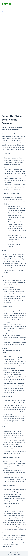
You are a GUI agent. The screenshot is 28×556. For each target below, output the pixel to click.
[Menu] (25, 3)
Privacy (10, 554)
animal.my (15, 552)
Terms (14, 554)
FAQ (19, 554)
